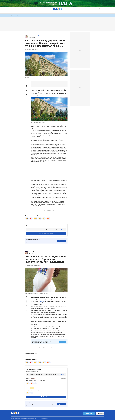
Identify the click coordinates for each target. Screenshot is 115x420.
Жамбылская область (29, 353)
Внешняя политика (27, 12)
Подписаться (62, 341)
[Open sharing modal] (26, 90)
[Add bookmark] (27, 94)
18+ (35, 353)
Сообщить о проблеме (89, 413)
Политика (13, 12)
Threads (42, 301)
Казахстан (20, 12)
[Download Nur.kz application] (57, 3)
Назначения (34, 12)
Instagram (63, 240)
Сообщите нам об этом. (49, 210)
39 (49, 362)
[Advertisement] (57, 24)
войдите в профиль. (61, 229)
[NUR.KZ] (57, 9)
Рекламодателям (100, 413)
